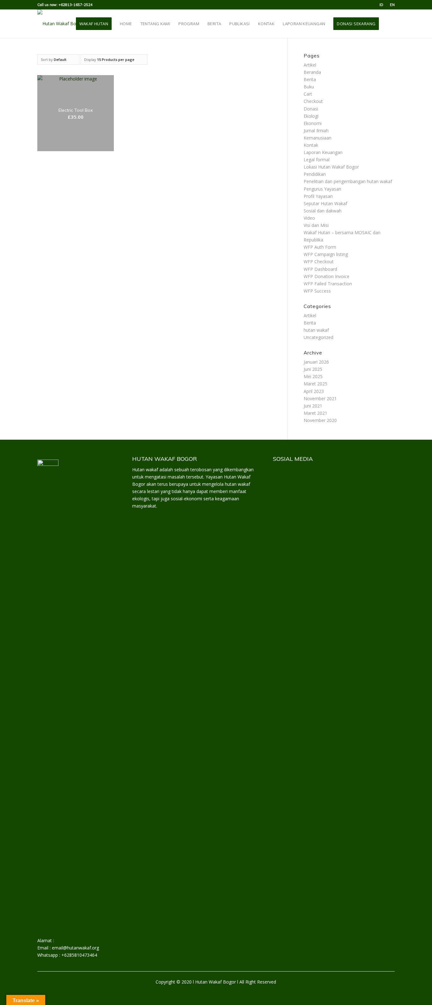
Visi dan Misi (316, 225)
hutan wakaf (316, 330)
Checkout (313, 101)
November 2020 (320, 420)
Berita (310, 79)
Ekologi (311, 116)
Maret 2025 (315, 384)
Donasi (311, 109)
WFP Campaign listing (326, 254)
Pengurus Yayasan (322, 189)
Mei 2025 (313, 376)
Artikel (310, 65)
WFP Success (317, 291)
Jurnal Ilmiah (316, 131)
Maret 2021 (315, 413)
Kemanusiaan (317, 138)
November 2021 (320, 398)
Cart (308, 94)
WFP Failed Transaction (328, 284)
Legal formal (317, 160)
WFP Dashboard (320, 269)
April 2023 (314, 391)
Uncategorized (318, 337)
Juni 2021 (313, 406)
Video (309, 218)
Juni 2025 (313, 369)
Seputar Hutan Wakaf (325, 203)
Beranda (312, 72)
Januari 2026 (316, 362)
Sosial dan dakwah (323, 211)
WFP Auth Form (320, 247)
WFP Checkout (319, 262)
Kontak (311, 145)
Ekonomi (313, 123)
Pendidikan (315, 174)
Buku (309, 87)
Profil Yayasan (318, 196)
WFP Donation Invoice (326, 276)
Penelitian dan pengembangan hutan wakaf (348, 181)
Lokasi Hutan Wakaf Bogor (331, 167)
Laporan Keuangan (323, 152)
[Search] (388, 23)
